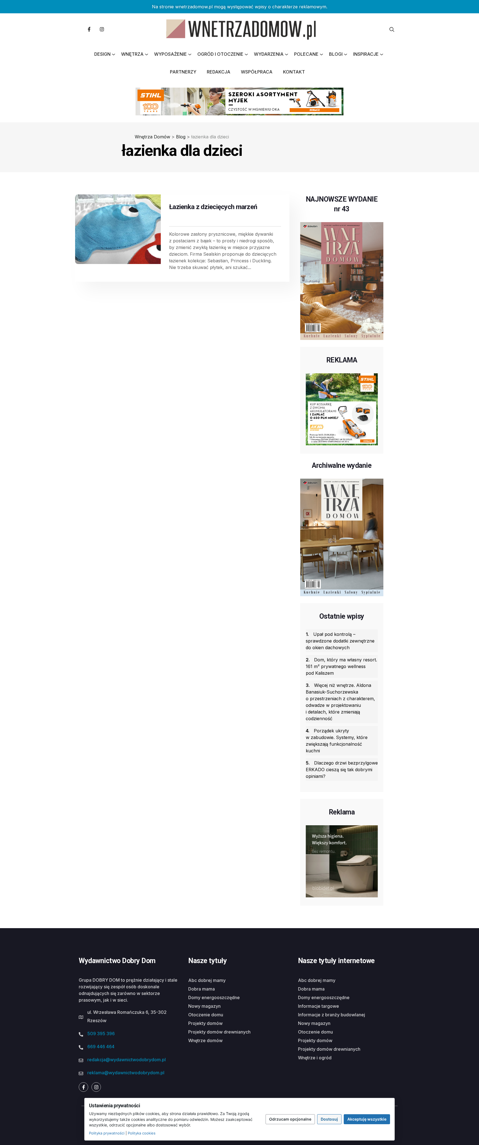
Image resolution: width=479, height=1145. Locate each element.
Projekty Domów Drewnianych (219, 1032)
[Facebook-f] (89, 29)
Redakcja (218, 72)
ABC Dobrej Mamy (207, 980)
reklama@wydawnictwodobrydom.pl (125, 1072)
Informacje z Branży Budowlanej (331, 1014)
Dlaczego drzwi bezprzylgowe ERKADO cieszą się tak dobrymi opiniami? (342, 769)
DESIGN (102, 54)
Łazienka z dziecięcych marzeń (213, 207)
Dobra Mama (201, 989)
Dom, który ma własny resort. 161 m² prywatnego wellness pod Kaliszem (341, 666)
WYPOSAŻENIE (170, 54)
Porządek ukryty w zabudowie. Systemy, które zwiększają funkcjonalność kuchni (337, 740)
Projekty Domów (205, 1023)
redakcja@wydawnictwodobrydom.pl (126, 1059)
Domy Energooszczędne (214, 997)
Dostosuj (329, 1119)
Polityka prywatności (106, 1133)
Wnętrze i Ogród (315, 1057)
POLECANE (306, 54)
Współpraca (256, 72)
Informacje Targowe (318, 1006)
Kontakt (294, 72)
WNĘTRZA (132, 54)
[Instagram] (101, 29)
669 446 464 (100, 1046)
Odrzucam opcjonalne (290, 1119)
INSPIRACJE (366, 54)
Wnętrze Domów (205, 1040)
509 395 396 (101, 1033)
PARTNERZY (183, 72)
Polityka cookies (142, 1133)
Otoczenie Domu (205, 1014)
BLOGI (336, 54)
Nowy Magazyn (204, 1006)
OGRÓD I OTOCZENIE (220, 54)
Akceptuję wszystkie (366, 1119)
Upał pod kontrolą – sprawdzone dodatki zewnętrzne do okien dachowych (340, 640)
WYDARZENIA (269, 54)
